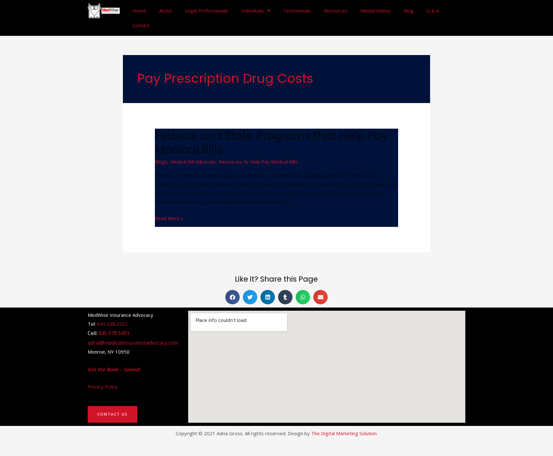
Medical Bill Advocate (193, 161)
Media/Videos (375, 10)
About (165, 10)
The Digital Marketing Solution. (344, 433)
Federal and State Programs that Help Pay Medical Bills (271, 142)
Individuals (252, 10)
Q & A (432, 10)
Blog (408, 10)
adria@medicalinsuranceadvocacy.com (133, 342)
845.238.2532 (112, 324)
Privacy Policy (103, 386)
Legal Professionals (206, 10)
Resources (336, 10)
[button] (232, 297)
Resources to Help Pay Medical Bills (258, 161)
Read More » (169, 217)
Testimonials (297, 10)
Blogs (161, 161)
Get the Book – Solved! (114, 369)
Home (139, 10)
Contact (140, 25)
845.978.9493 (114, 333)
